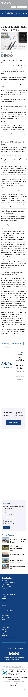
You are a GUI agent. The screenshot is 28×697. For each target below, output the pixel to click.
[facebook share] (8, 55)
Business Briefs (5, 343)
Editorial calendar (6, 603)
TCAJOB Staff (11, 52)
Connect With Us (8, 611)
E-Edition (4, 619)
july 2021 (7, 346)
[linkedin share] (2, 55)
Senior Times (4, 588)
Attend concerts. (9, 523)
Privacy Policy (5, 635)
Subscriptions (5, 598)
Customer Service (8, 594)
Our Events (4, 631)
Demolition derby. (10, 513)
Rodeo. (7, 511)
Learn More (6, 627)
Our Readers (5, 596)
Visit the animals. (9, 517)
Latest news (4, 580)
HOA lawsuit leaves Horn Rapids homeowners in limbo (17, 548)
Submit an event (5, 615)
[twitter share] (5, 55)
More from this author (20, 378)
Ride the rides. (8, 521)
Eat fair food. (8, 515)
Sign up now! (13, 422)
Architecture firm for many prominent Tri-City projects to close (18, 541)
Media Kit (4, 605)
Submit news (4, 613)
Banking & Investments (17, 343)
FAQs (3, 633)
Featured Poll (8, 503)
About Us (4, 629)
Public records (5, 584)
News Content (7, 578)
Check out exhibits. (10, 519)
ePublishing (22, 689)
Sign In (14, 7)
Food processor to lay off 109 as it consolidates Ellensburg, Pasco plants (20, 363)
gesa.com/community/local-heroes (13, 191)
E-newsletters (5, 617)
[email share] (11, 55)
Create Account (22, 7)
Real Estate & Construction (8, 582)
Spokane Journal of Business (8, 638)
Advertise (4, 601)
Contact (4, 621)
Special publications (6, 586)
